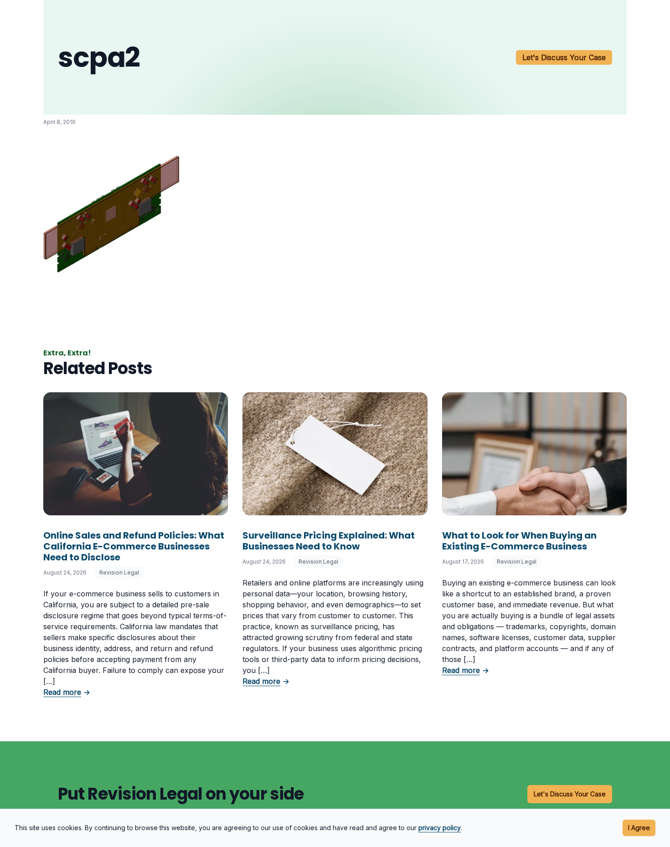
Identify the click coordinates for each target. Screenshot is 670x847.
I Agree (639, 828)
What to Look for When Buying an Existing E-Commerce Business (519, 541)
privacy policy (439, 828)
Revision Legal (119, 572)
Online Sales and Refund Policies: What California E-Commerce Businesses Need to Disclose (133, 546)
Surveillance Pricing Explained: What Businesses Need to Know (328, 541)
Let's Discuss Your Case (564, 57)
